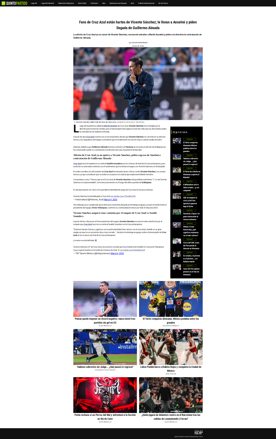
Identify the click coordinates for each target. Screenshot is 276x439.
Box (103, 3)
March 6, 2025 (110, 199)
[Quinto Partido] (16, 3)
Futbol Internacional (146, 3)
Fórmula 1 (94, 3)
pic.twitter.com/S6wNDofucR (132, 250)
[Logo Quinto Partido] (3, 3)
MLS (132, 3)
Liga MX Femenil (47, 3)
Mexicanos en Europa (118, 3)
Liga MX (34, 3)
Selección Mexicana (66, 3)
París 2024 (82, 3)
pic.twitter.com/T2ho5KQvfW (123, 196)
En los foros (163, 3)
